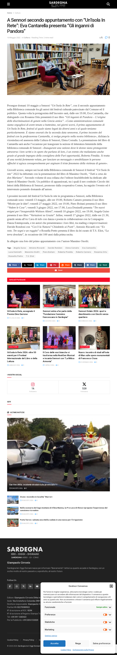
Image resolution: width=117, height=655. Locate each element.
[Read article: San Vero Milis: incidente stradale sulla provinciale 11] (58, 454)
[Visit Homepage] (58, 4)
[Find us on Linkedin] (30, 586)
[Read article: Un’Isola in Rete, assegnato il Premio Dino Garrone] (23, 296)
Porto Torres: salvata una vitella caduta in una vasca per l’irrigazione (51, 520)
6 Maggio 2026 (14, 365)
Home (9, 13)
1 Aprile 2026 (49, 365)
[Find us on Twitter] (23, 586)
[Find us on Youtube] (37, 586)
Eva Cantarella (89, 248)
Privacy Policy (28, 640)
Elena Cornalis (72, 248)
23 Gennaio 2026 (86, 362)
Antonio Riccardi (37, 248)
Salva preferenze (101, 643)
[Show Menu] (8, 4)
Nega (78, 643)
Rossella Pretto (16, 256)
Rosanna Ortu (100, 252)
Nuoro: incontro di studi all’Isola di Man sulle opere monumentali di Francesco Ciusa (94, 355)
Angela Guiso (20, 248)
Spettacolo (51, 347)
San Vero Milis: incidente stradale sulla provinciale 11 (33, 485)
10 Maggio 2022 (13, 38)
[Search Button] (108, 4)
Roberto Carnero (83, 252)
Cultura (17, 13)
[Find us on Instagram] (16, 586)
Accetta (54, 643)
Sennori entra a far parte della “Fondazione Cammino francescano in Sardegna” (57, 314)
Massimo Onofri (32, 252)
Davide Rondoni (55, 248)
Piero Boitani (49, 252)
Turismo (49, 306)
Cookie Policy (66, 650)
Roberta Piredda (65, 252)
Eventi (84, 306)
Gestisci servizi (51, 636)
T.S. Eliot (30, 256)
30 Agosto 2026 (17, 488)
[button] (111, 586)
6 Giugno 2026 (49, 321)
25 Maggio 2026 (86, 321)
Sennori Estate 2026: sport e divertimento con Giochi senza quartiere (93, 314)
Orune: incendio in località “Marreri (36, 497)
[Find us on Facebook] (10, 586)
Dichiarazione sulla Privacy (83, 650)
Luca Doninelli (15, 252)
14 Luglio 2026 (14, 318)
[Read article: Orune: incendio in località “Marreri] (13, 500)
